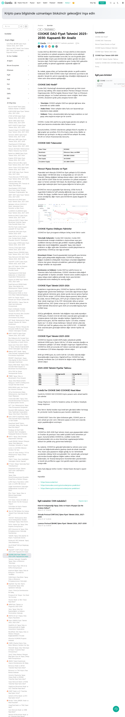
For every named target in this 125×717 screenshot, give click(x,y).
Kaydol (102, 3)
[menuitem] (17, 44)
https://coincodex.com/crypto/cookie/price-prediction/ (60, 485)
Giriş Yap (93, 3)
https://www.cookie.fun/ (49, 482)
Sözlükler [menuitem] (8, 34)
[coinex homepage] (7, 2)
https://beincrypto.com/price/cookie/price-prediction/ (60, 488)
